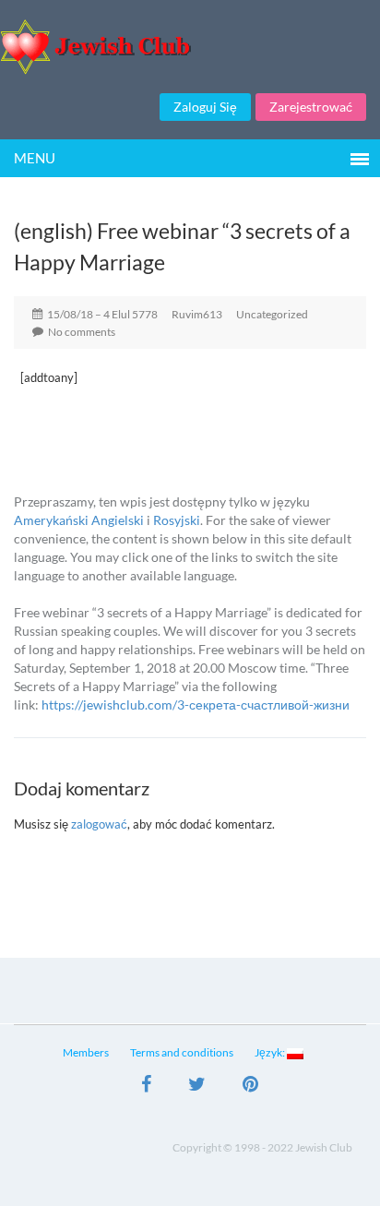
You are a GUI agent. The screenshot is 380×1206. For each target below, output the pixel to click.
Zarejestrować (310, 106)
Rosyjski (176, 520)
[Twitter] (197, 1086)
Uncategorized (272, 314)
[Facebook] (146, 1086)
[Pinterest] (250, 1086)
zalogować (99, 824)
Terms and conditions (181, 1052)
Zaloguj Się (205, 106)
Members (86, 1052)
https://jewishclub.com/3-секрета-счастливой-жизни (196, 704)
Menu (34, 157)
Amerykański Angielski (79, 520)
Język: (271, 1052)
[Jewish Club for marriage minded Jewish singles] (190, 46)
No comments (81, 332)
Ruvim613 (197, 314)
